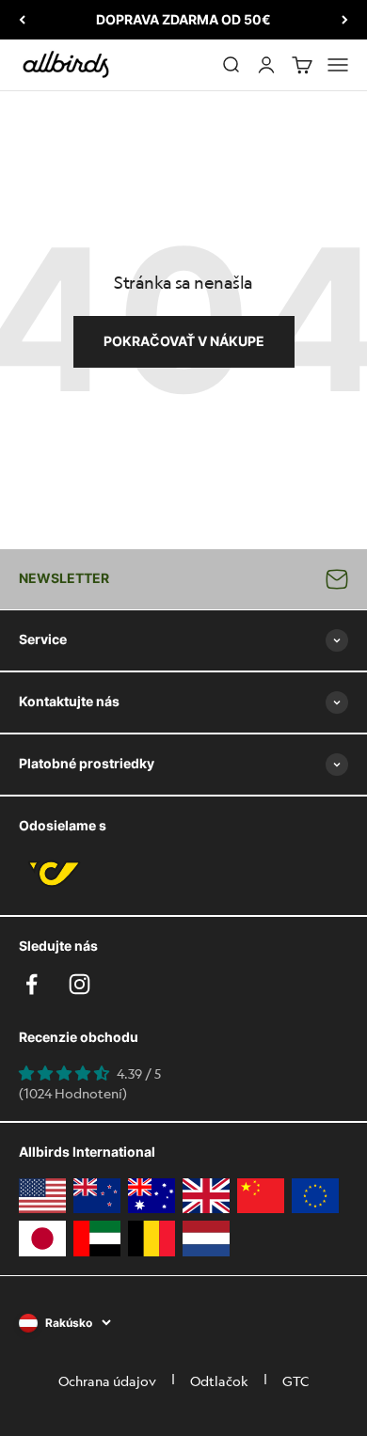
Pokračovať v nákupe (184, 341)
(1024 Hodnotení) (73, 1092)
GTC (295, 1380)
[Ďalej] (345, 19)
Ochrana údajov (107, 1380)
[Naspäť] (22, 19)
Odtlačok (219, 1380)
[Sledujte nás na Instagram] (79, 984)
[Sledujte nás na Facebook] (31, 984)
